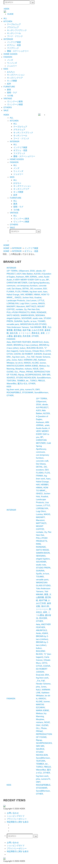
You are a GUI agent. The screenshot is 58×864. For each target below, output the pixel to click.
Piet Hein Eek (34, 309)
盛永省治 (18, 336)
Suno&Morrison (44, 377)
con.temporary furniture (27, 285)
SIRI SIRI (46, 374)
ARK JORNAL (31, 277)
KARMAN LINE (30, 360)
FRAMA (25, 291)
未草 (43, 333)
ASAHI (9, 345)
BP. (47, 280)
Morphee (19, 369)
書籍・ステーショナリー (18, 51)
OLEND (10, 372)
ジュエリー (12, 66)
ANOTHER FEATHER (21, 342)
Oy (25, 309)
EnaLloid (47, 354)
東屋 (44, 327)
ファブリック (13, 48)
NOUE (35, 369)
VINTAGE (8, 98)
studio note (38, 318)
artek (40, 277)
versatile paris (13, 324)
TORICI (33, 380)
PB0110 (41, 380)
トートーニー (25, 333)
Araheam (20, 277)
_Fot (28, 357)
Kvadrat (37, 297)
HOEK (6, 9)
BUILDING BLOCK (35, 348)
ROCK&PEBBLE (14, 392)
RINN (33, 312)
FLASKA (10, 291)
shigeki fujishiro (13, 318)
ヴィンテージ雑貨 (15, 104)
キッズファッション (16, 75)
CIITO (48, 351)
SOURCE (11, 377)
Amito (46, 342)
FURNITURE (9, 86)
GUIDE (10, 14)
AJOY (18, 274)
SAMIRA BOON (27, 315)
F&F (32, 357)
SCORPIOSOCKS (33, 374)
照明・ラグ (12, 92)
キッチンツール (14, 33)
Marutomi (20, 306)
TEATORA (11, 380)
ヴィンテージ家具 (15, 101)
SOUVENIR (26, 318)
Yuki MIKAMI (35, 327)
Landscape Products (16, 300)
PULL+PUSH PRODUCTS (18, 312)
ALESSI (37, 274)
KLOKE (35, 363)
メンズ (10, 60)
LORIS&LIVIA (13, 303)
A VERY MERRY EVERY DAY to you (29, 280)
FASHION (8, 57)
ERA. (9, 357)
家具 (9, 89)
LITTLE (41, 300)
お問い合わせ (13, 813)
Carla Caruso (25, 351)
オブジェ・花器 (14, 45)
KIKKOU (27, 363)
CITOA (10, 354)
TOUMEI (41, 321)
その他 (10, 95)
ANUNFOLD (37, 342)
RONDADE (41, 312)
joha (8, 360)
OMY (37, 389)
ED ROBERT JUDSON (32, 354)
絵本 (9, 84)
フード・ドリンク (15, 36)
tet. (27, 380)
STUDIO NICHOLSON (26, 377)
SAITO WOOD (13, 315)
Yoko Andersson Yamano (18, 327)
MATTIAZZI (31, 306)
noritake (19, 309)
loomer (43, 363)
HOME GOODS (10, 54)
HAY (22, 294)
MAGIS (41, 303)
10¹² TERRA (12, 271)
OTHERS (8, 107)
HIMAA (37, 294)
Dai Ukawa (16, 288)
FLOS (17, 291)
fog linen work (36, 291)
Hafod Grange (13, 294)
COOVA (17, 354)
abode (39, 271)
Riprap (21, 374)
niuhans (28, 369)
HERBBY (29, 294)
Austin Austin (41, 428)
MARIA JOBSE (31, 366)
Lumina (34, 303)
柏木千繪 (27, 330)
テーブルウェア (14, 24)
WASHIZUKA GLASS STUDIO (33, 324)
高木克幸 (27, 336)
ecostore (38, 288)
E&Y (45, 288)
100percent (24, 271)
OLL (16, 372)
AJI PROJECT (42, 407)
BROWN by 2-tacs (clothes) (26, 345)
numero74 (29, 389)
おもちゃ (11, 72)
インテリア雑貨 (14, 42)
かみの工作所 (38, 330)
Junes (14, 360)
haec (45, 291)
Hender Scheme (43, 357)
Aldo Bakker (27, 274)
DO (31, 288)
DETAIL (25, 288)
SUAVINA (18, 321)
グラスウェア (13, 27)
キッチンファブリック (17, 30)
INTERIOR (8, 39)
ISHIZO (18, 297)
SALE (6, 110)
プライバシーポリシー (17, 819)
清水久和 (14, 333)
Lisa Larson (31, 300)
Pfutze (22, 372)
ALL (5, 18)
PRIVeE (29, 372)
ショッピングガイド (16, 816)
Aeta (9, 342)
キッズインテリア (15, 78)
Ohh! (42, 369)
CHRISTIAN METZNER (17, 282)
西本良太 (36, 333)
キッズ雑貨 (12, 81)
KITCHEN (8, 21)
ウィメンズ (12, 63)
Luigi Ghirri (24, 303)
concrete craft (42, 461)
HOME (6, 245)
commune (11, 285)
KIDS (6, 69)
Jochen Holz (27, 297)
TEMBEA (21, 380)
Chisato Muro (38, 351)
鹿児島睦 (18, 330)
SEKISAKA (40, 315)
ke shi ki (19, 363)
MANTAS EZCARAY (15, 366)
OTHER (35, 336)
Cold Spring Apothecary (38, 282)
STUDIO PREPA (43, 568)
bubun (22, 348)
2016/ (32, 271)
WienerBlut (11, 383)
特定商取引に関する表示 (18, 822)
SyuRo (26, 321)
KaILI (20, 360)
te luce (33, 321)
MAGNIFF (11, 306)
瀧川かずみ (22, 383)
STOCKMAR (27, 392)
